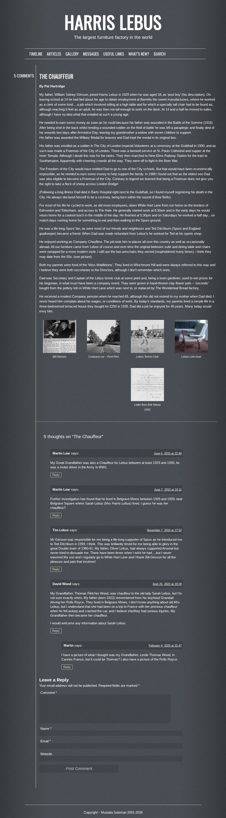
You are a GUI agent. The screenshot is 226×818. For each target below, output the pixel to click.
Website (46, 754)
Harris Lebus (113, 22)
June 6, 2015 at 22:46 (168, 453)
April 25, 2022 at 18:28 (167, 584)
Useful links (113, 54)
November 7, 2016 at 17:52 (164, 530)
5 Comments (24, 76)
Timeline (35, 54)
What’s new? (138, 54)
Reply (56, 475)
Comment (48, 692)
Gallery (72, 54)
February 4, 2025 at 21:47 (165, 645)
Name (45, 728)
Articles (54, 54)
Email (45, 741)
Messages (91, 54)
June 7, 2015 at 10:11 (168, 489)
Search (160, 54)
